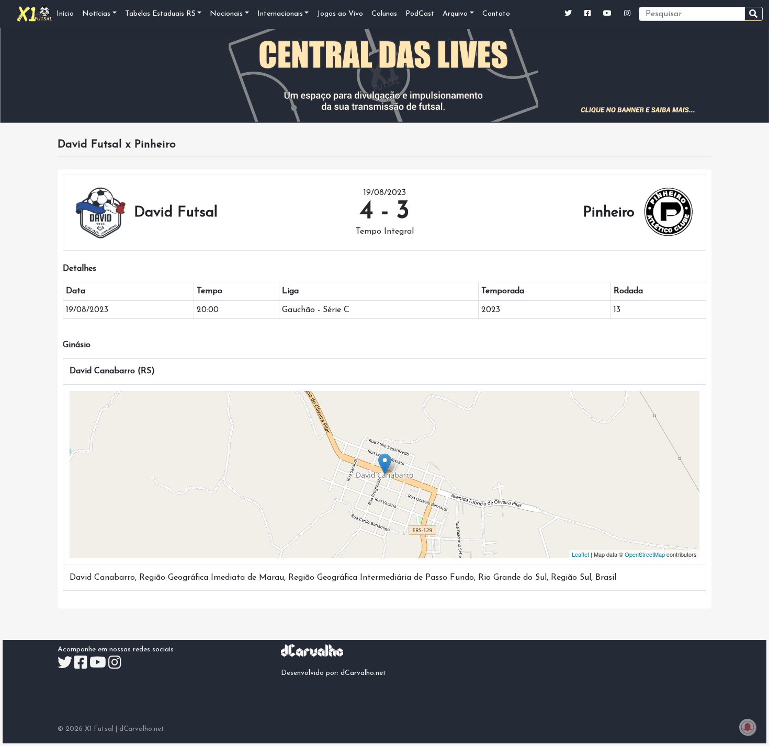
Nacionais (226, 14)
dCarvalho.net (363, 673)
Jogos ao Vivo (340, 14)
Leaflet (580, 554)
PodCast (419, 14)
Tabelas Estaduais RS (160, 14)
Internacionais (280, 14)
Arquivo (455, 14)
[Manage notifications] (747, 727)
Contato (496, 14)
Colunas (384, 14)
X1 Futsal (99, 729)
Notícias (96, 14)
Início (65, 14)
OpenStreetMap (645, 554)
